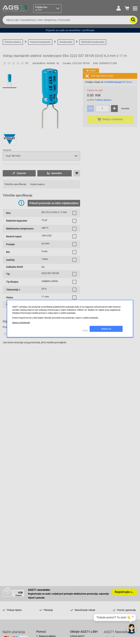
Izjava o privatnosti (21, 322)
